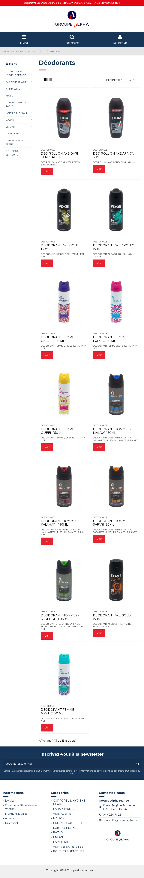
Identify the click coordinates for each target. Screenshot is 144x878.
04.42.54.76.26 (112, 814)
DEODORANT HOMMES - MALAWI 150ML (112, 431)
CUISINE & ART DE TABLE (70, 823)
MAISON (59, 818)
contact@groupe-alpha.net (120, 820)
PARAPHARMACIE (65, 809)
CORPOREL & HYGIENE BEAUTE (69, 802)
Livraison (10, 800)
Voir (47, 171)
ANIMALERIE (62, 813)
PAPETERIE (61, 842)
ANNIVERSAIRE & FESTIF (70, 846)
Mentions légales (16, 813)
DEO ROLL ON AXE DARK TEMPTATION (60, 155)
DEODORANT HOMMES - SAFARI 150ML (112, 522)
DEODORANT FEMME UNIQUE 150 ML (57, 339)
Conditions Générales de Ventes (21, 807)
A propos (11, 818)
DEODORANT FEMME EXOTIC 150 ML (109, 339)
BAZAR (58, 832)
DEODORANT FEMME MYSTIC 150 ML (57, 711)
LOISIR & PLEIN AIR (66, 827)
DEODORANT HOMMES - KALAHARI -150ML (60, 522)
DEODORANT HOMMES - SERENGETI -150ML (60, 617)
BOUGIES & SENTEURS (68, 851)
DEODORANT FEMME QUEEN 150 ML (57, 431)
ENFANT (58, 837)
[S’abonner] (137, 763)
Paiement (11, 823)
